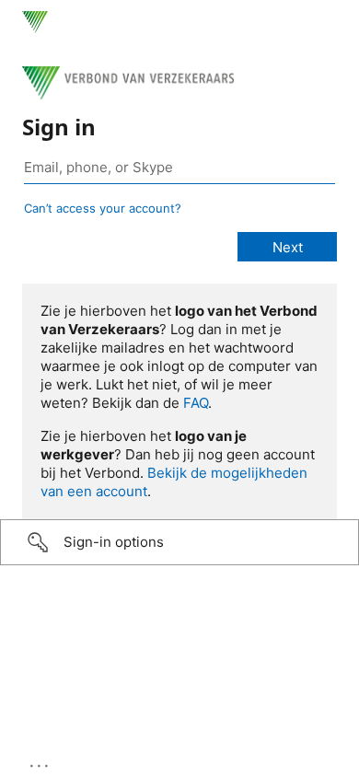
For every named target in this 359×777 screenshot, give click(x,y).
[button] (179, 542)
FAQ (195, 403)
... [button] (40, 761)
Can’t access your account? (102, 208)
